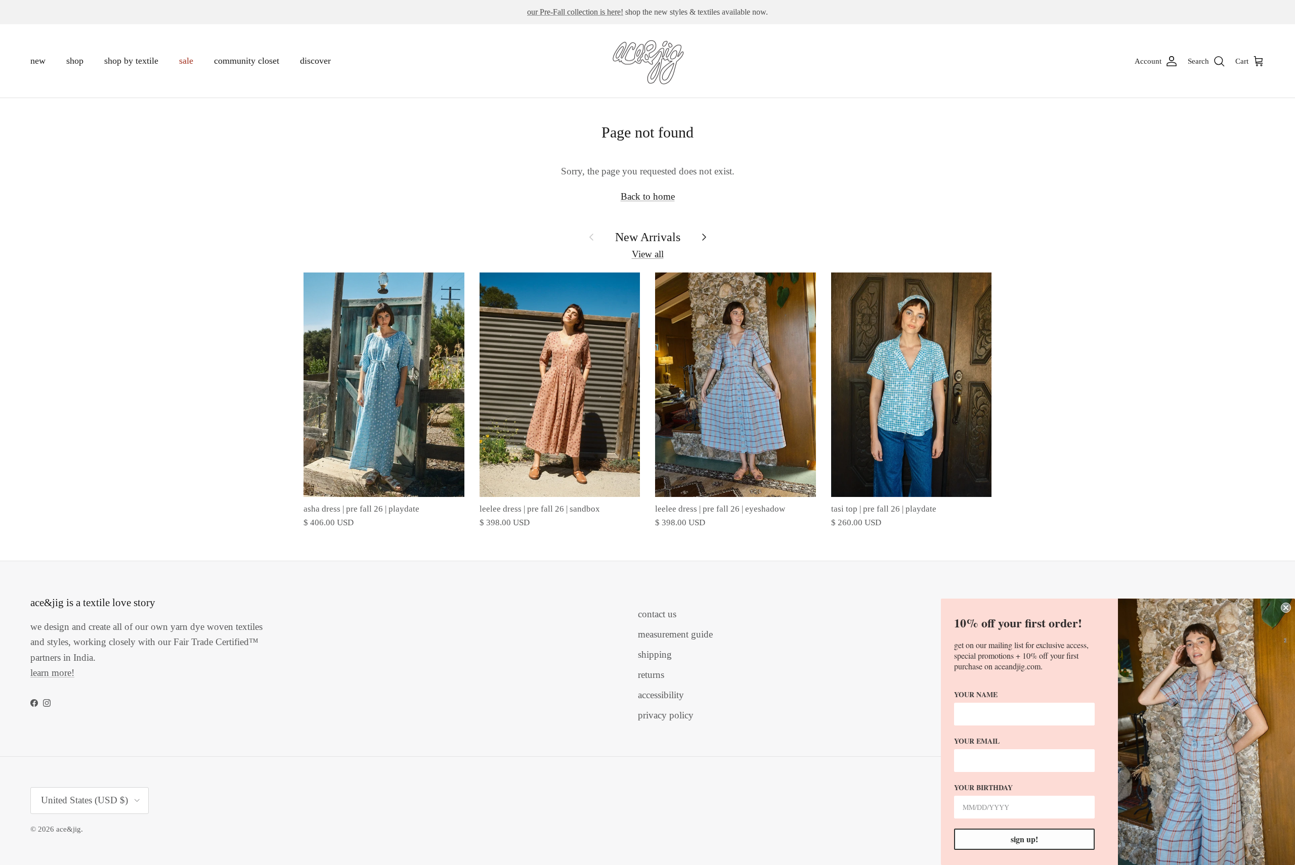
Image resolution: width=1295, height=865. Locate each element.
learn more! (52, 672)
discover (315, 61)
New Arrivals (647, 237)
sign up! (1024, 839)
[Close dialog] (1286, 608)
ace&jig (68, 829)
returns (651, 674)
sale (186, 61)
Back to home (648, 196)
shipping (655, 654)
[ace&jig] (647, 61)
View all (648, 254)
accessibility (661, 695)
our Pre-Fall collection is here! (575, 12)
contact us (657, 614)
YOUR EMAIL (977, 741)
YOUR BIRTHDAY (983, 787)
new (38, 61)
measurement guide (675, 634)
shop (74, 61)
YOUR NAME (976, 694)
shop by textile (131, 61)
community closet (246, 61)
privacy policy (666, 715)
